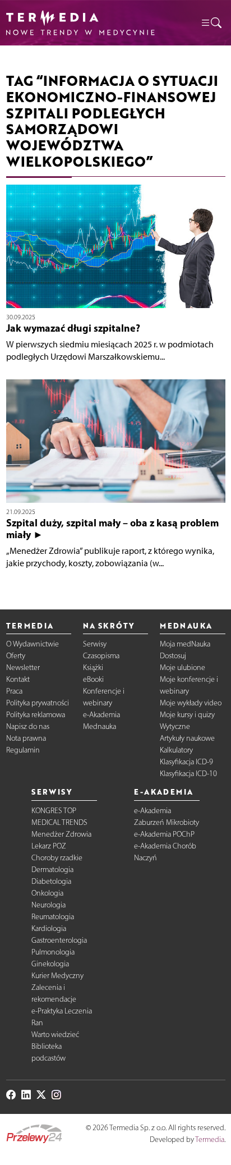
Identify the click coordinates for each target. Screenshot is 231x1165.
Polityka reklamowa (35, 714)
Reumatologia (52, 916)
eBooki (93, 679)
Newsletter (23, 667)
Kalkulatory (176, 750)
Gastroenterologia (59, 940)
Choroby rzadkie (56, 858)
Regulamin (23, 750)
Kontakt (18, 679)
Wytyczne (175, 726)
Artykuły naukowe (187, 738)
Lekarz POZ (48, 846)
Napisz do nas (27, 726)
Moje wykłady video (190, 703)
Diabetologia (51, 881)
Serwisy (95, 644)
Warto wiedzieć (55, 1034)
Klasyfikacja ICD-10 (188, 773)
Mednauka (99, 726)
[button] (210, 23)
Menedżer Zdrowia (61, 834)
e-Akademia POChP (164, 834)
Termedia (209, 1139)
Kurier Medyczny (57, 975)
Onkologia (47, 893)
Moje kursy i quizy (187, 714)
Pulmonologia (53, 952)
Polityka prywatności (37, 703)
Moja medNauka (185, 644)
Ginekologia (50, 964)
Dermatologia (52, 869)
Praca (14, 691)
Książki (93, 667)
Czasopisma (101, 656)
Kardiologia (48, 928)
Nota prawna (26, 738)
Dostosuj (173, 656)
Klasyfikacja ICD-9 (186, 762)
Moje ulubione (182, 667)
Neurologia (48, 905)
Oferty (15, 656)
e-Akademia (101, 714)
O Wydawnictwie (32, 644)
